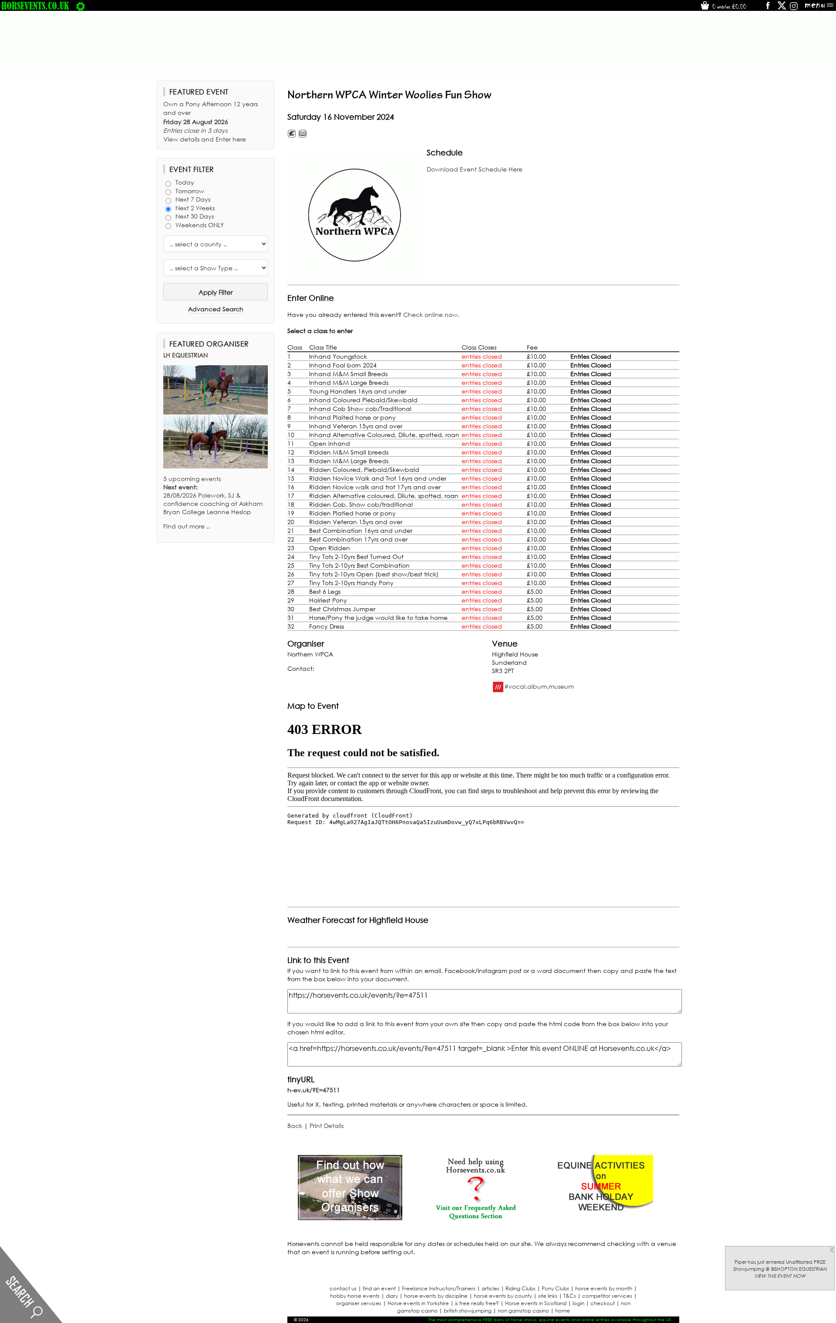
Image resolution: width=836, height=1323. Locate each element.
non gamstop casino (523, 1310)
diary (392, 1295)
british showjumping (468, 1310)
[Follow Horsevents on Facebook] (767, 8)
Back (294, 1125)
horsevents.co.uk (35, 5)
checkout (602, 1303)
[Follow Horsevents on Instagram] (794, 8)
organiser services (358, 1303)
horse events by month (603, 1288)
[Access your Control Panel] (80, 5)
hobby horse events (355, 1295)
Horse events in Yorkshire (418, 1303)
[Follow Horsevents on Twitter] (781, 8)
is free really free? (477, 1303)
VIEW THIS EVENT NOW (780, 1276)
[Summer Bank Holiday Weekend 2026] (601, 1218)
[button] (354, 215)
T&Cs (569, 1295)
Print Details (327, 1125)
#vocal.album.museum (539, 686)
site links (547, 1295)
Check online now (430, 314)
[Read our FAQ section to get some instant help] (475, 1218)
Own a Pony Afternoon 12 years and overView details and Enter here (210, 121)
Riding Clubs (521, 1288)
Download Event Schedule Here (474, 169)
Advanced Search (215, 309)
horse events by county (503, 1295)
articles (490, 1288)
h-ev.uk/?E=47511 (313, 1090)
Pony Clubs (555, 1288)
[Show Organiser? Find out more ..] (350, 1218)
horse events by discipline (436, 1295)
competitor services (607, 1295)
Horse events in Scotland (535, 1303)
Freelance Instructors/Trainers (438, 1288)
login (578, 1303)
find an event (379, 1288)
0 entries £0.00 (728, 6)
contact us (343, 1288)
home (562, 1310)
